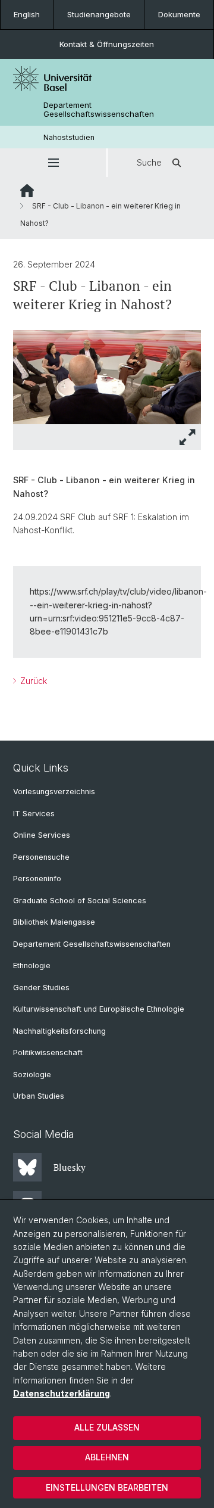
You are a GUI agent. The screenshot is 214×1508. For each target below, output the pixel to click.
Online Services (41, 835)
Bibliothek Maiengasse (54, 922)
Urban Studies (38, 1096)
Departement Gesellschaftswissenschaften (98, 110)
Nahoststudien (69, 137)
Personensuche (41, 857)
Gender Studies (41, 987)
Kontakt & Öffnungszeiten (106, 44)
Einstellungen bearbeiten (107, 1487)
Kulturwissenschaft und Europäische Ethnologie (98, 1009)
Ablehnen (107, 1457)
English (27, 14)
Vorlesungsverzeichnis (54, 791)
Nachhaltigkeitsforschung (59, 1031)
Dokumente (179, 14)
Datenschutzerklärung (61, 1393)
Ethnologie (32, 965)
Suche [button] (149, 162)
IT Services (34, 813)
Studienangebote (99, 14)
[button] (53, 162)
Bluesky (70, 1167)
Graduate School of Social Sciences (79, 900)
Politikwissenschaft (48, 1052)
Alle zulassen (107, 1427)
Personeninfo (37, 878)
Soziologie (32, 1074)
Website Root (27, 190)
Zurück (32, 681)
